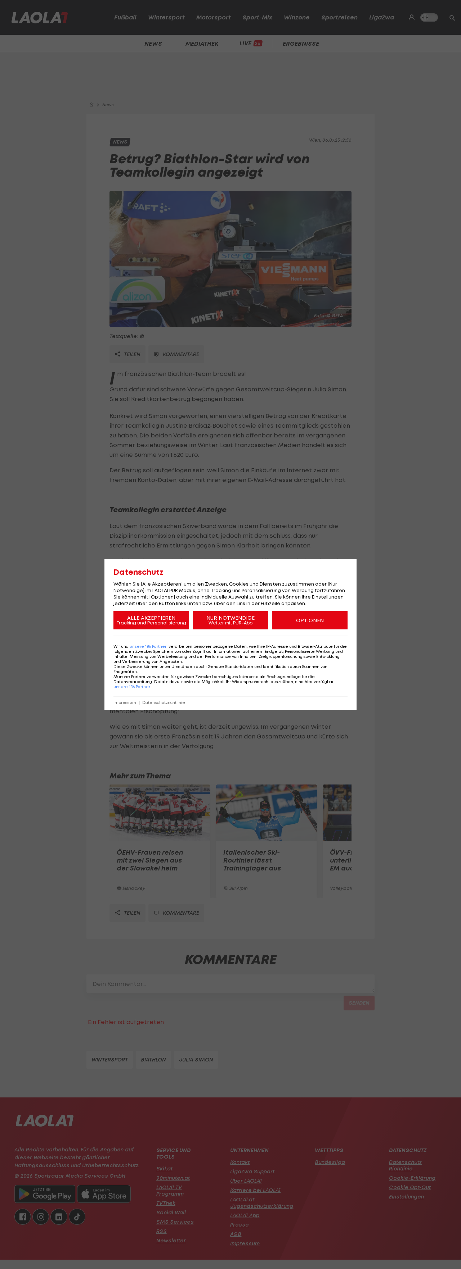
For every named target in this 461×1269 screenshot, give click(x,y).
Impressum (124, 703)
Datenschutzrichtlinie (163, 703)
